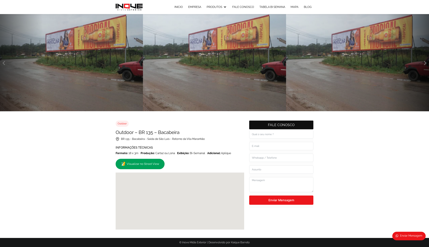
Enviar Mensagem (281, 200)
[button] (4, 63)
